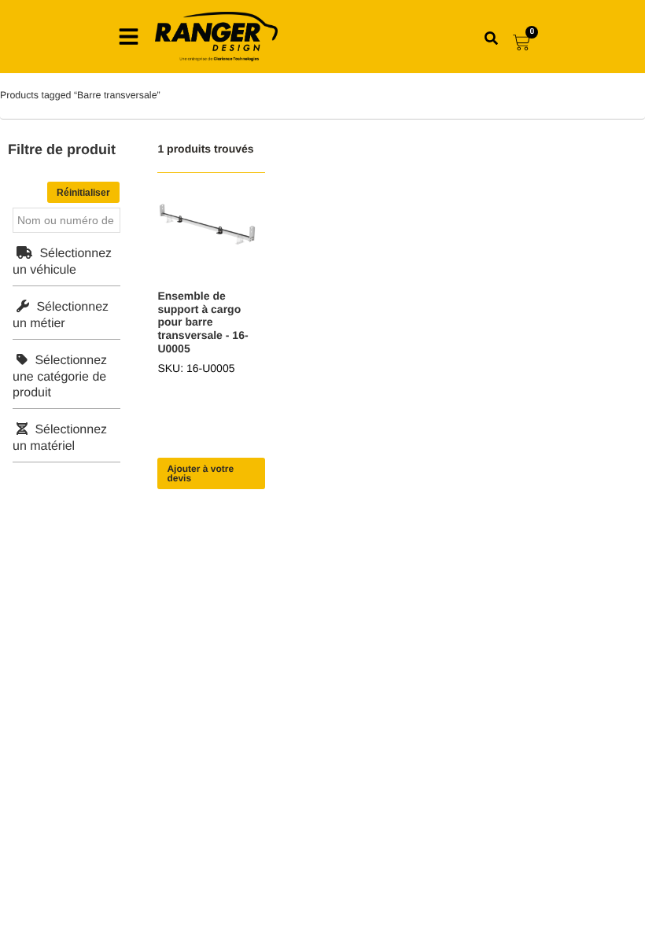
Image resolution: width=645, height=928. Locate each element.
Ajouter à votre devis (200, 473)
